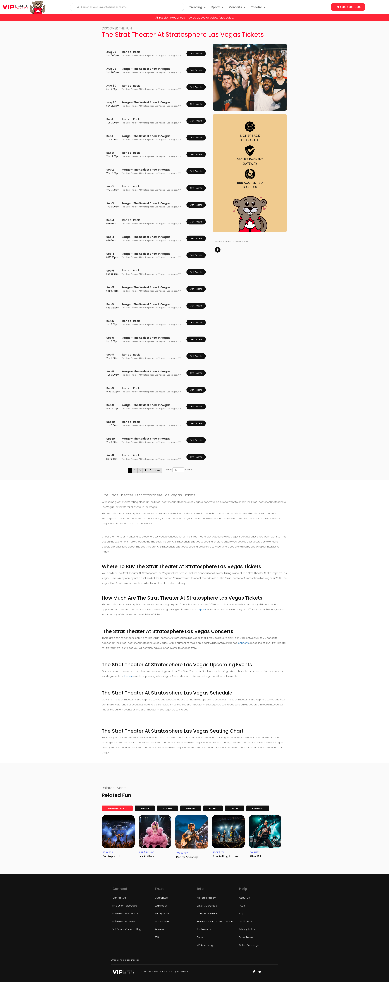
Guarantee (161, 898)
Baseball (190, 808)
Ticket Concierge (249, 945)
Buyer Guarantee (207, 905)
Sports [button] (215, 7)
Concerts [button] (236, 7)
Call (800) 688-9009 (347, 7)
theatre (128, 676)
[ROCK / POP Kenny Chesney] (191, 832)
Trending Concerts (117, 808)
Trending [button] (196, 7)
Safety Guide (162, 913)
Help (241, 913)
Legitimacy (161, 905)
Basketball (257, 808)
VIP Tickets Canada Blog (126, 929)
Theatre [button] (257, 7)
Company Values (207, 913)
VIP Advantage (205, 945)
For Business (204, 929)
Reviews (159, 929)
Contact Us (119, 898)
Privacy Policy (247, 929)
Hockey (213, 808)
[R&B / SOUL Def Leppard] (118, 831)
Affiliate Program (206, 898)
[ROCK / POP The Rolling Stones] (228, 831)
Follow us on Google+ (125, 913)
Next (157, 470)
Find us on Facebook (124, 905)
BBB (157, 937)
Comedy (167, 808)
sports (203, 609)
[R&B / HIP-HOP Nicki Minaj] (155, 831)
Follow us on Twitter (123, 921)
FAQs (242, 905)
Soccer (234, 808)
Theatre (145, 808)
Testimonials (162, 921)
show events (179, 469)
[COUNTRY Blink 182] (265, 831)
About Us (244, 898)
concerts (243, 643)
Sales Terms (246, 937)
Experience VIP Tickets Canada (215, 921)
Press (200, 937)
